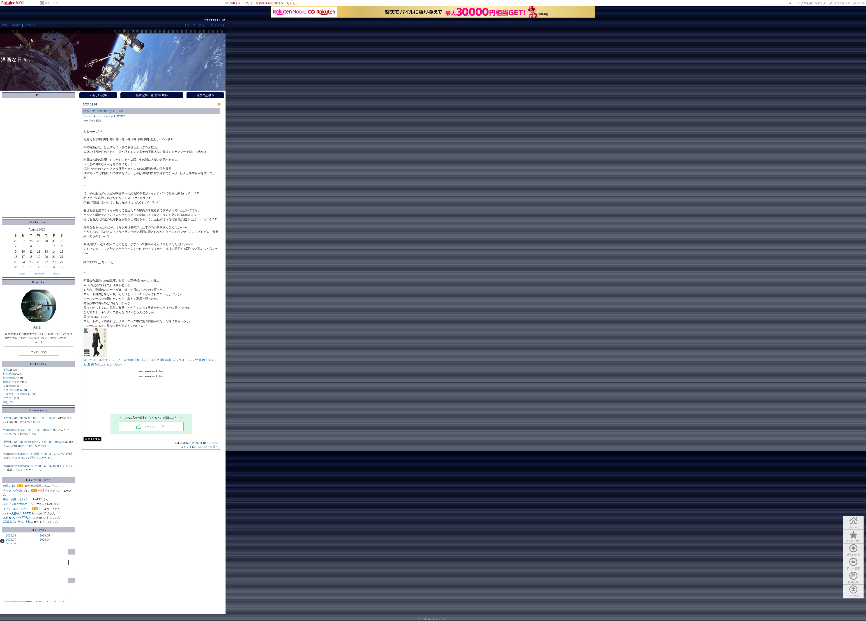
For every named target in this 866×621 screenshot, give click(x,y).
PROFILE (30, 25)
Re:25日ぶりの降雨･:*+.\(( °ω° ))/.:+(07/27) (41, 453)
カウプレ (8, 398)
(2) (121, 111)
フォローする (853, 541)
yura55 (7, 430)
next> (56, 273)
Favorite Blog (38, 480)
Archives (39, 529)
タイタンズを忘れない (16, 490)
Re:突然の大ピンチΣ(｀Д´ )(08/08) (37, 465)
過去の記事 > (205, 95)
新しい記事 (853, 568)
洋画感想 (8, 373)
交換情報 (8, 386)
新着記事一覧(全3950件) (152, 95)
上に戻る (853, 596)
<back (21, 273)
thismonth (39, 273)
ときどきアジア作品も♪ (17, 394)
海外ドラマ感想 (12, 382)
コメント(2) (188, 446)
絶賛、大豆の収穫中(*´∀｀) (100, 111)
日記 (6, 369)
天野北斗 (8, 418)
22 (61, 256)
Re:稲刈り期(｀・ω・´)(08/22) (34, 430)
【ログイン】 (217, 25)
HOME (5, 25)
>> (812, 3)
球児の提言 (10, 485)
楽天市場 (858, 3)
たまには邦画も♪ (13, 390)
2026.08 (11, 535)
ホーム (853, 527)
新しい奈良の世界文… (16, 504)
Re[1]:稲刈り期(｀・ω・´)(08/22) (38, 418)
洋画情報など (11, 377)
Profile (38, 282)
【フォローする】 (195, 25)
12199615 (212, 20)
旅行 (6, 402)
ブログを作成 (842, 3)
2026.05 (45, 535)
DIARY (16, 25)
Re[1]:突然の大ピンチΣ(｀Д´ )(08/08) (41, 441)
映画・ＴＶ (51, 3)
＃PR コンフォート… (17, 508)
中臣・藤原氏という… (16, 499)
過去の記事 (853, 554)
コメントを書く (208, 446)
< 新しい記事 (98, 95)
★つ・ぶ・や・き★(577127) (109, 116)
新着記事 (853, 582)
